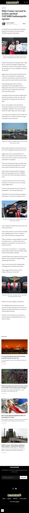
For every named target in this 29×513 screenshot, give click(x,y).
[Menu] (27, 2)
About (3, 498)
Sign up (9, 498)
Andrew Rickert (10, 23)
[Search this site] (24, 2)
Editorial (15, 498)
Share (24, 23)
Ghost (17, 501)
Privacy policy (23, 498)
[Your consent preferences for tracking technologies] (2, 510)
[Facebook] (16, 488)
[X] (13, 488)
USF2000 (4, 8)
